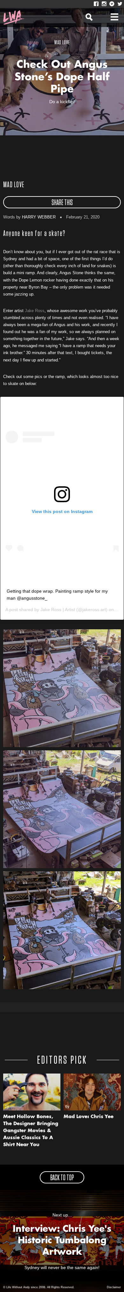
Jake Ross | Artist (57, 609)
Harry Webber (39, 217)
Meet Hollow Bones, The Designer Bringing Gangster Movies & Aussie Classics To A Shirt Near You (30, 1131)
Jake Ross (35, 310)
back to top (62, 1178)
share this (62, 203)
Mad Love (13, 185)
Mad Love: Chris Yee (89, 1117)
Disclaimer (114, 1287)
